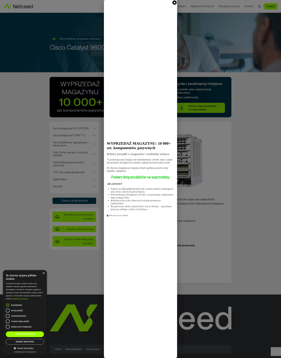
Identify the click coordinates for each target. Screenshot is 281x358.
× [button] (43, 273)
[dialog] (25, 312)
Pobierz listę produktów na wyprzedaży (140, 177)
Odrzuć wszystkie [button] (25, 341)
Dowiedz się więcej (20, 298)
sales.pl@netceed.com (133, 188)
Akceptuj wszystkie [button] (25, 334)
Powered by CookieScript (25, 352)
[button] (25, 348)
